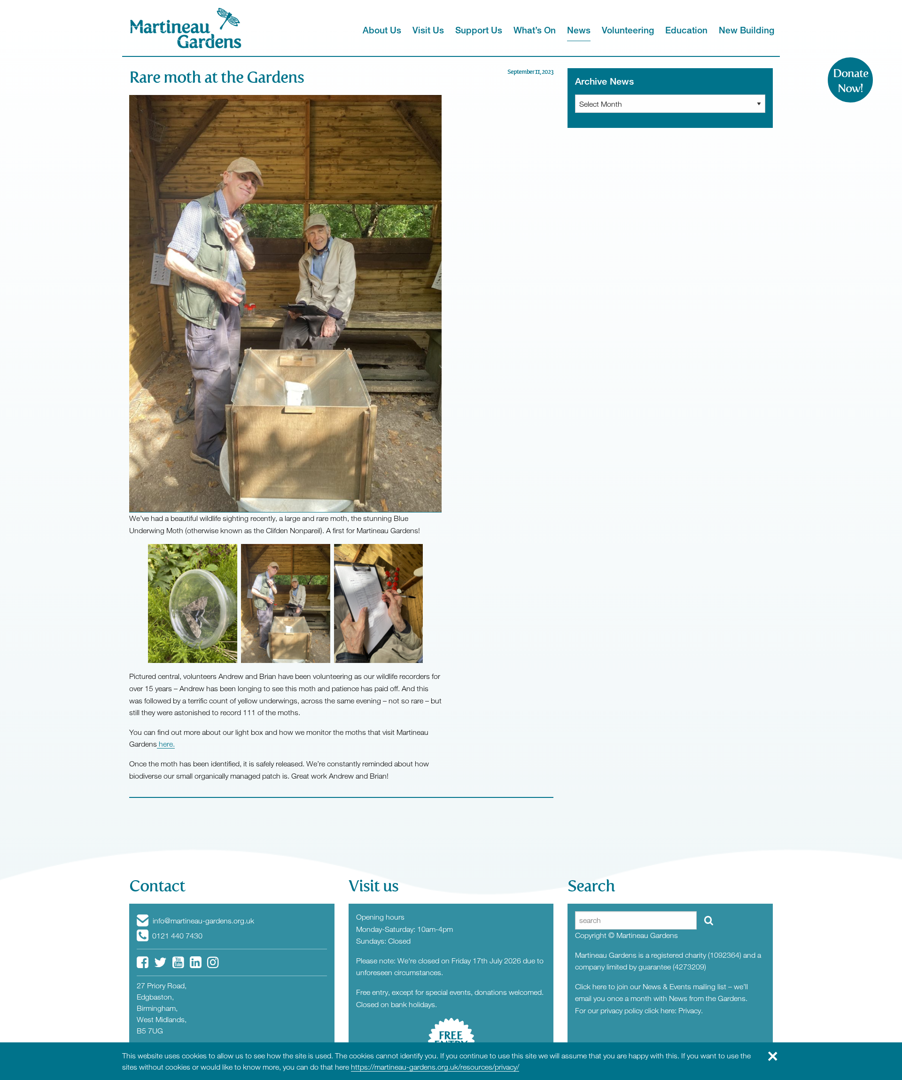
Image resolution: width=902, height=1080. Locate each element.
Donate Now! (850, 81)
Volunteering (628, 29)
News (579, 29)
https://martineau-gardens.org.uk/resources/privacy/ (435, 1067)
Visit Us (428, 29)
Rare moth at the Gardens (216, 77)
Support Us (478, 29)
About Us (382, 29)
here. (166, 744)
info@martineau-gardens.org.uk (202, 920)
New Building (746, 29)
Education (686, 29)
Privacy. (690, 1010)
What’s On (534, 29)
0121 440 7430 (176, 935)
